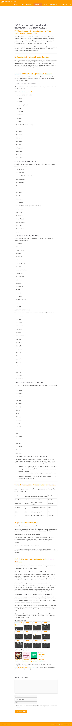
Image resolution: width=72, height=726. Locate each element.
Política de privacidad (59, 724)
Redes (22, 4)
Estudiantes (63, 4)
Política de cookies (67, 724)
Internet (37, 4)
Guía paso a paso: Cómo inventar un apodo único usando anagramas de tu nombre (33, 664)
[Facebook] (36, 719)
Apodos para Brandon (27, 91)
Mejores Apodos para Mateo (22, 665)
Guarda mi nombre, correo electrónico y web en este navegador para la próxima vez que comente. (36, 706)
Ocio (44, 4)
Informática (52, 4)
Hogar (15, 4)
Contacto (52, 724)
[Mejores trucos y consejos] (8, 1)
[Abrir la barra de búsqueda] (70, 4)
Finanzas (28, 4)
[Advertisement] (36, 14)
